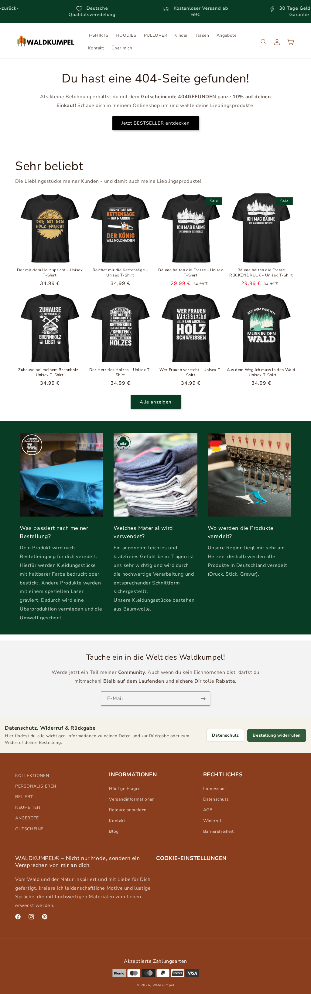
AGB (208, 810)
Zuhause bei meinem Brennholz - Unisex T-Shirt (49, 372)
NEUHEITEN (27, 807)
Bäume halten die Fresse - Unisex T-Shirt (190, 273)
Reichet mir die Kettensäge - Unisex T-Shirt (120, 273)
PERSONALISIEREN (35, 786)
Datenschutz (225, 735)
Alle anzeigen (156, 402)
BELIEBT (24, 797)
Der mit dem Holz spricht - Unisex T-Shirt (50, 273)
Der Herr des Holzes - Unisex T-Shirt (120, 372)
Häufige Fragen (125, 789)
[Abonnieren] (203, 698)
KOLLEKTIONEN (32, 775)
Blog (113, 831)
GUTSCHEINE (29, 829)
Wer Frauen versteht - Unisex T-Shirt (190, 372)
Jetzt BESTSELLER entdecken (155, 123)
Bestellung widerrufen (277, 735)
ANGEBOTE (27, 818)
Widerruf (212, 821)
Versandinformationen (132, 799)
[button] (263, 42)
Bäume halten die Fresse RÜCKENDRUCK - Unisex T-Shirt (261, 273)
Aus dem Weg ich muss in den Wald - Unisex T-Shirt (261, 372)
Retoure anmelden (128, 810)
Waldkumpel (163, 985)
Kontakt (117, 821)
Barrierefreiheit (218, 831)
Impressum (214, 789)
